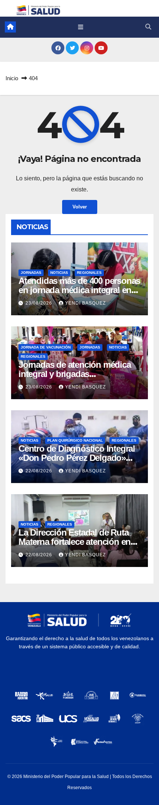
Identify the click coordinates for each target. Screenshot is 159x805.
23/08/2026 (40, 303)
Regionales (89, 273)
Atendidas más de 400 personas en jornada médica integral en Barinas (79, 290)
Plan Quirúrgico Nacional (75, 440)
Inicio (12, 78)
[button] (148, 27)
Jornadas (31, 273)
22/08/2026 (40, 470)
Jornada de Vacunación (46, 347)
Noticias (59, 273)
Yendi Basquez (85, 303)
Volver (79, 207)
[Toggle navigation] (80, 27)
